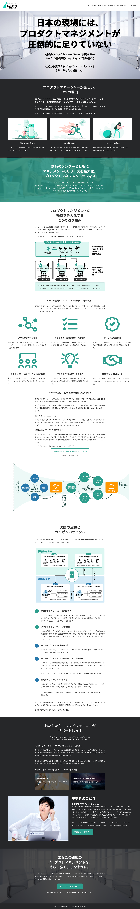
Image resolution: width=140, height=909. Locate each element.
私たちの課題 (92, 5)
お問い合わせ (134, 5)
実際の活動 (111, 5)
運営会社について (122, 5)
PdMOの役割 (102, 5)
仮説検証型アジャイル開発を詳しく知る (70, 451)
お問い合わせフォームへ (70, 886)
